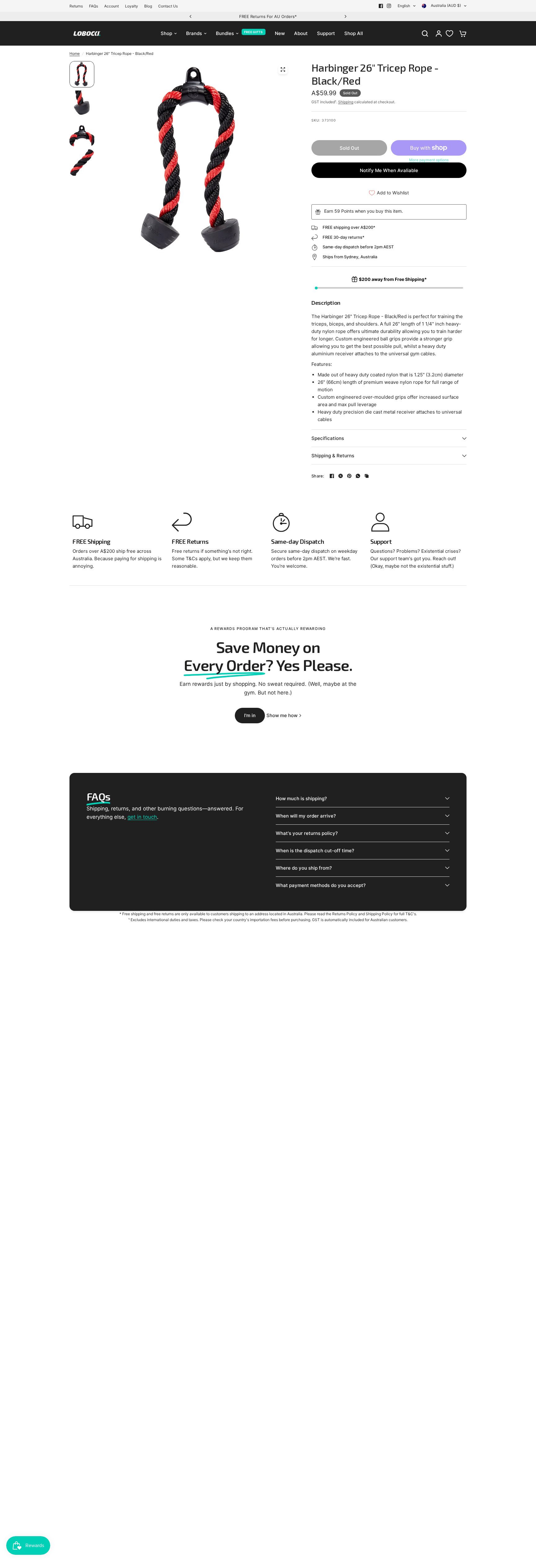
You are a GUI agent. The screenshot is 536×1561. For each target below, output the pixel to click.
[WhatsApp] (358, 476)
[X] (340, 476)
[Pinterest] (349, 476)
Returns (76, 6)
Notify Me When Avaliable (389, 170)
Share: (317, 476)
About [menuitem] (301, 33)
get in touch (142, 817)
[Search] (425, 33)
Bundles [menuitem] (225, 33)
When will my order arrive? (306, 816)
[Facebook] (381, 6)
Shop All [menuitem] (353, 33)
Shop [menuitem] (166, 33)
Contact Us (168, 6)
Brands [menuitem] (194, 33)
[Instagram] (389, 6)
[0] (461, 33)
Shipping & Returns (332, 456)
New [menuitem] (280, 33)
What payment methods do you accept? (321, 885)
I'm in (250, 715)
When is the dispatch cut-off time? (315, 851)
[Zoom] (283, 69)
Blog (148, 6)
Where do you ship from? (304, 868)
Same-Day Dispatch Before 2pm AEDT (305, 16)
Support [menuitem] (326, 33)
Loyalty (131, 6)
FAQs (93, 6)
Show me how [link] (281, 715)
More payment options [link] (429, 160)
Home (74, 53)
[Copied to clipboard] (366, 476)
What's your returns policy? (307, 833)
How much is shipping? (301, 798)
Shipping (345, 102)
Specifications (327, 438)
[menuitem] (77, 6)
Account (111, 6)
